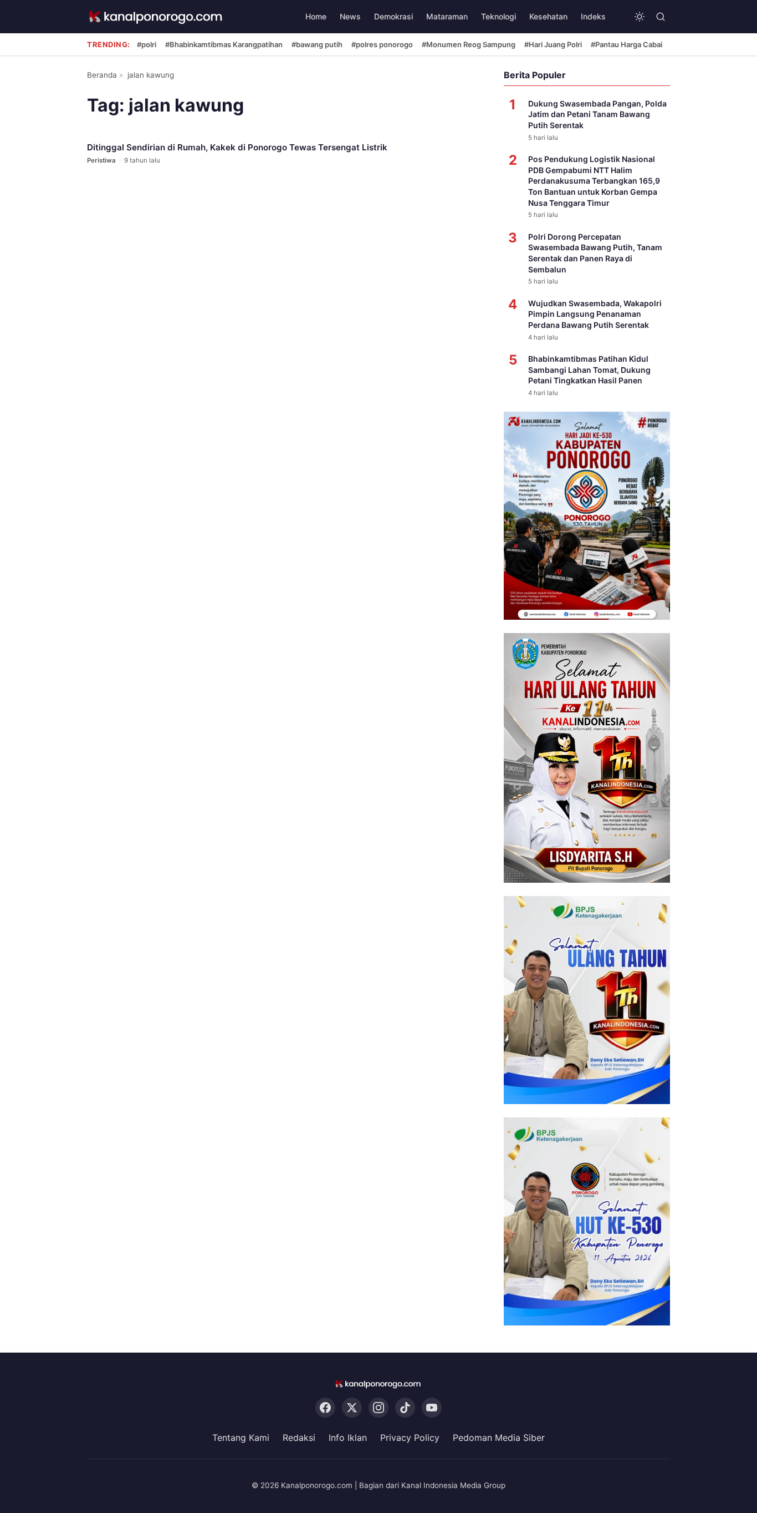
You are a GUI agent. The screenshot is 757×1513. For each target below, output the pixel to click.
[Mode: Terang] (639, 16)
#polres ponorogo (382, 44)
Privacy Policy (409, 1438)
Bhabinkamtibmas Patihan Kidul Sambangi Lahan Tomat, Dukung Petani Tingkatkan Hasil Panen (589, 369)
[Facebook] (325, 1408)
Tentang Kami (240, 1438)
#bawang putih (316, 44)
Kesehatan (548, 16)
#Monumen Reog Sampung (468, 44)
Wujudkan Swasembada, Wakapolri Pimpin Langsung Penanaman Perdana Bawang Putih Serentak (595, 314)
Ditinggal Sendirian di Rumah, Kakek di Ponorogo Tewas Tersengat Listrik (237, 147)
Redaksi (299, 1438)
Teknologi (498, 16)
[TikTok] (405, 1408)
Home (315, 16)
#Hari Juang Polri (553, 44)
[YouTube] (432, 1408)
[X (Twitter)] (352, 1408)
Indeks (593, 16)
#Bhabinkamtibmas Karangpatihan (224, 44)
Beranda (102, 74)
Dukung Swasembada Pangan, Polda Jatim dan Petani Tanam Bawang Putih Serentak (597, 114)
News (350, 16)
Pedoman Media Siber (499, 1438)
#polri (146, 44)
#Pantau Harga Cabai (626, 44)
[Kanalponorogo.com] (156, 16)
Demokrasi (393, 16)
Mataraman (447, 16)
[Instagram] (378, 1408)
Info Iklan (348, 1438)
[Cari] (660, 16)
